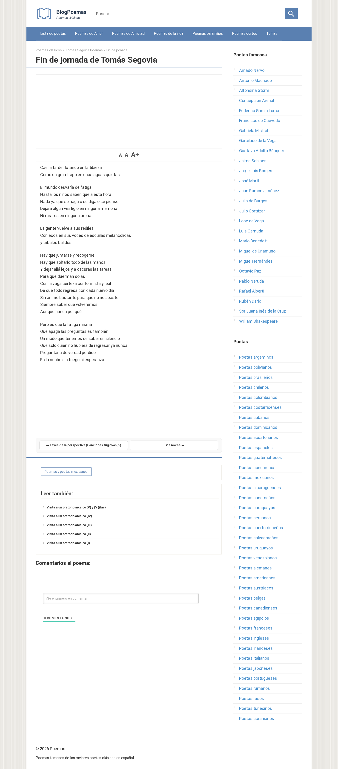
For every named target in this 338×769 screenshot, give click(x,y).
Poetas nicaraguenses (260, 487)
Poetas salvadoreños (258, 537)
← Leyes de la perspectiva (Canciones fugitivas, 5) (83, 445)
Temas (271, 33)
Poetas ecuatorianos (258, 437)
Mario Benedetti (254, 240)
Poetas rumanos (254, 688)
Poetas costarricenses (260, 407)
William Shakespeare (258, 321)
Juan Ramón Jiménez (259, 190)
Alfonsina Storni (254, 90)
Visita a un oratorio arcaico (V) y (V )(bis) (76, 507)
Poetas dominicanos (258, 427)
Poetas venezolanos (258, 557)
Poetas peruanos (255, 517)
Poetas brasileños (256, 377)
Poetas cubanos (254, 417)
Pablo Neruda (251, 281)
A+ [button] (135, 154)
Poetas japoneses (256, 668)
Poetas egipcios (254, 618)
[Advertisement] (129, 109)
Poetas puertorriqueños (261, 527)
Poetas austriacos (256, 588)
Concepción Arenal (256, 100)
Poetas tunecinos (255, 708)
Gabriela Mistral (253, 130)
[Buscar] (291, 13)
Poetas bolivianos (255, 367)
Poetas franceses (255, 628)
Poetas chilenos (254, 387)
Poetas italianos (254, 658)
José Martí (249, 180)
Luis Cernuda (251, 231)
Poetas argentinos (256, 357)
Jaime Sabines (252, 160)
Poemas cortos (244, 33)
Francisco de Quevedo (259, 120)
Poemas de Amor (89, 33)
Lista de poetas (53, 33)
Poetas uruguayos (256, 548)
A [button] (120, 155)
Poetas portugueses (258, 678)
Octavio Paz (250, 271)
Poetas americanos (257, 577)
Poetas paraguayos (257, 507)
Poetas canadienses (258, 608)
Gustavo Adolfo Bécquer (261, 150)
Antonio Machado (255, 80)
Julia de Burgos (253, 200)
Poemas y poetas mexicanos (66, 471)
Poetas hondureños (257, 467)
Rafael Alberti (251, 291)
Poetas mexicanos (256, 477)
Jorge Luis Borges (255, 170)
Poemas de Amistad (128, 33)
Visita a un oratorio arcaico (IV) (69, 516)
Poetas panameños (257, 497)
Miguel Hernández (255, 261)
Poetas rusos (251, 698)
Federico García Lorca (259, 110)
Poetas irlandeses (256, 648)
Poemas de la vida (168, 33)
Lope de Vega (251, 220)
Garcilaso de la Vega (258, 140)
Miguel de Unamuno (257, 251)
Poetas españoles (256, 447)
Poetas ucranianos (256, 718)
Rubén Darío (250, 301)
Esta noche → (173, 445)
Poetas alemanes (255, 568)
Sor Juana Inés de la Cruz (262, 311)
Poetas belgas (252, 598)
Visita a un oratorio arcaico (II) (69, 534)
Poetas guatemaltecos (260, 457)
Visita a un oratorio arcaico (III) (69, 525)
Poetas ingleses (254, 638)
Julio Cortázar (252, 211)
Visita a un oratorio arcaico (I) (68, 543)
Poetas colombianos (258, 397)
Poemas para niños (207, 33)
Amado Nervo (251, 70)
